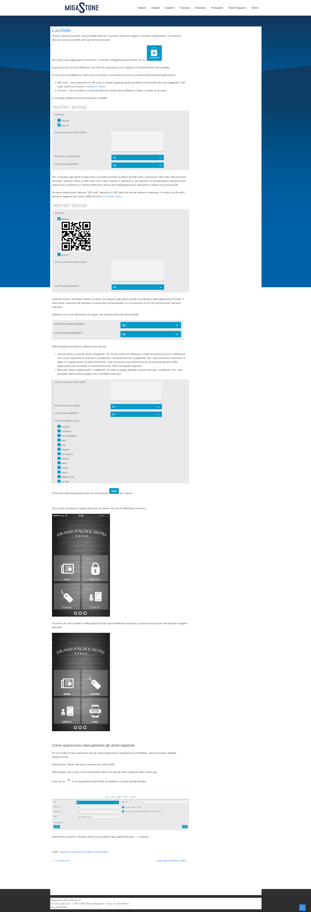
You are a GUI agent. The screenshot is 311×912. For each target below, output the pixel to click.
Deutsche (200, 7)
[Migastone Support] (84, 7)
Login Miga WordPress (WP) (171, 860)
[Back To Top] (302, 907)
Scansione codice (95, 86)
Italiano (142, 7)
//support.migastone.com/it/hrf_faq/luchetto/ (84, 851)
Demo (255, 7)
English (156, 7)
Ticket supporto (237, 7)
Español (169, 7)
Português (217, 7)
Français (185, 7)
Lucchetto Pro (62, 860)
